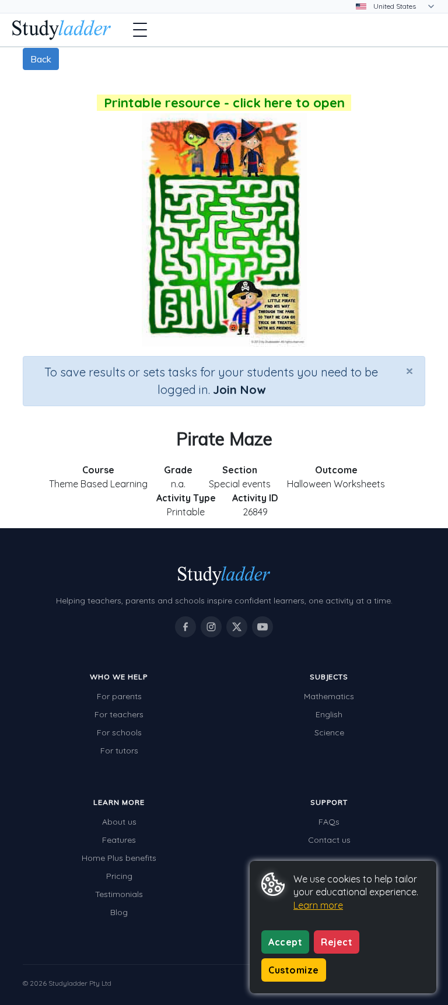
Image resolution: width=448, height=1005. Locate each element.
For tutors (119, 750)
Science (329, 732)
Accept (285, 942)
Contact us (329, 840)
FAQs (329, 821)
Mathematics (329, 696)
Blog (119, 912)
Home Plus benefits (119, 858)
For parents (119, 696)
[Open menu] (140, 29)
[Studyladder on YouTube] (262, 626)
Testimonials (119, 894)
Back (40, 59)
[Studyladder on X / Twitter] (236, 626)
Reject (336, 942)
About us (119, 821)
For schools (119, 732)
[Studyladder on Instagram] (211, 626)
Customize (293, 970)
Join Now (239, 389)
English (329, 714)
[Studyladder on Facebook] (185, 626)
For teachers (119, 714)
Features (119, 840)
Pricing (119, 876)
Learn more (318, 905)
